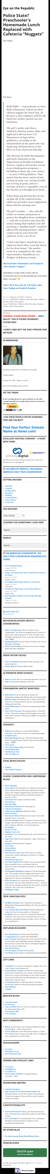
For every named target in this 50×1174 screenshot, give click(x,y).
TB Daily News (10, 850)
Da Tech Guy (9, 1004)
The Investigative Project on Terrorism (19, 950)
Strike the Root (10, 848)
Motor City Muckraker (13, 630)
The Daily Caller (34, 285)
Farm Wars (9, 1067)
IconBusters (9, 914)
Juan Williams (10, 987)
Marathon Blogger (12, 738)
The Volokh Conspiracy (13, 769)
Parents (6, 302)
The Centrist (9, 745)
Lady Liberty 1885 (12, 1011)
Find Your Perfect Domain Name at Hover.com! (23, 429)
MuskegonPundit (11, 642)
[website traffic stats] (11, 612)
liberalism (34, 299)
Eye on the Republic (19, 8)
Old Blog (8, 495)
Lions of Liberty (11, 813)
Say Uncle (8, 1049)
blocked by (27, 1153)
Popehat (8, 767)
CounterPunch (10, 982)
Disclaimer (9, 493)
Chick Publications (12, 706)
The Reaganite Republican (14, 871)
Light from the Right (12, 811)
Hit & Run (14, 285)
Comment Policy (11, 498)
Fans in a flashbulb (12, 662)
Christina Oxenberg (12, 1089)
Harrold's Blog (10, 804)
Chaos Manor (10, 788)
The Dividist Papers (12, 749)
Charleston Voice (11, 800)
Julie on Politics (11, 1007)
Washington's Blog (12, 890)
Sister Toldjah (9, 288)
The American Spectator (14, 860)
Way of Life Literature (13, 711)
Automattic (7, 1165)
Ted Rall (8, 989)
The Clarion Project (12, 948)
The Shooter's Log (11, 1051)
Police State (13, 302)
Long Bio (8, 488)
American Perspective (13, 1112)
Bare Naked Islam (11, 934)
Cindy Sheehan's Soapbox (14, 971)
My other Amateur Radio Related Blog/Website (22, 1136)
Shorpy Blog (9, 666)
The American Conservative (15, 853)
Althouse (8, 731)
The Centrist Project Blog (14, 747)
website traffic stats (8, 614)
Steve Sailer (9, 846)
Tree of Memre (10, 1014)
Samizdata (9, 834)
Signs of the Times (11, 839)
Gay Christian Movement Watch (16, 910)
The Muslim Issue (11, 953)
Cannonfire (9, 966)
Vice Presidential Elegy (13, 566)
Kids (28, 299)
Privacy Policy (10, 500)
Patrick (29, 297)
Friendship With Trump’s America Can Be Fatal (22, 582)
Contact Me (9, 502)
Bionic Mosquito (11, 786)
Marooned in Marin (12, 816)
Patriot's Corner (11, 830)
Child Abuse (14, 299)
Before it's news (10, 679)
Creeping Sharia (11, 937)
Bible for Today (11, 699)
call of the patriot (11, 1002)
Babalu (7, 1027)
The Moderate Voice (12, 752)
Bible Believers (10, 695)
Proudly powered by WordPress (14, 1163)
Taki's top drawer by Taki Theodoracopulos (21, 1091)
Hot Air (23, 285)
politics (21, 302)
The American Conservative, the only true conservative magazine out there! (24, 556)
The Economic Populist (13, 1074)
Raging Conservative (12, 832)
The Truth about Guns (13, 1054)
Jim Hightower (10, 1069)
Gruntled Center (11, 736)
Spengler (8, 843)
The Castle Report (11, 1118)
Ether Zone (9, 682)
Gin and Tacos (10, 802)
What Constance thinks (13, 646)
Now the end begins (12, 820)
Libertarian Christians (13, 809)
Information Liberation (13, 806)
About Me (8, 486)
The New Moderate (12, 754)
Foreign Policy (10, 491)
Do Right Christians (12, 903)
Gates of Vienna (11, 939)
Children (22, 299)
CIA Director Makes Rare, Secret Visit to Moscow (23, 589)
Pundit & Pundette (27, 288)
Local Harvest (10, 1071)
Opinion (42, 299)
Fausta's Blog (10, 1031)
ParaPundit (9, 827)
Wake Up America (11, 880)
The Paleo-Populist (12, 862)
